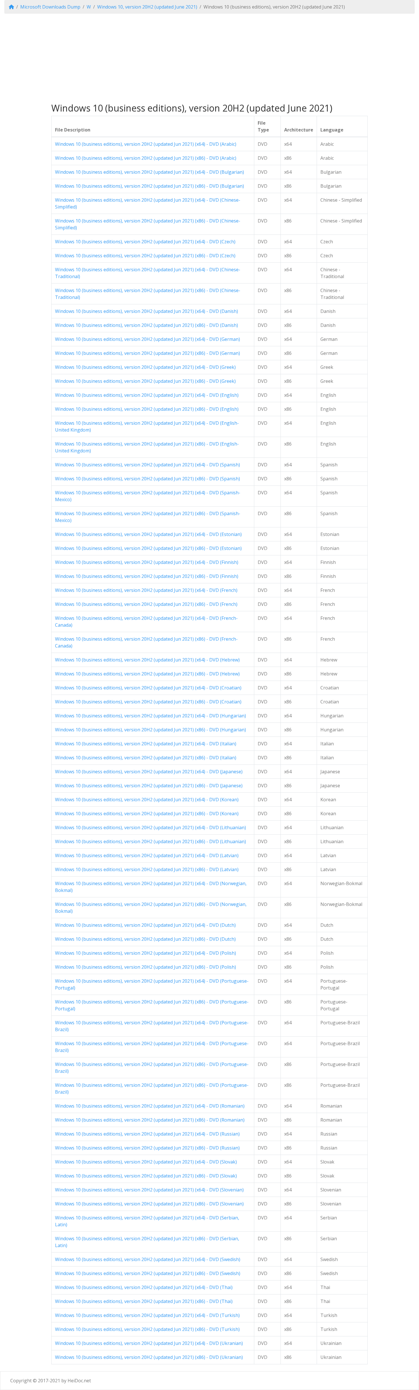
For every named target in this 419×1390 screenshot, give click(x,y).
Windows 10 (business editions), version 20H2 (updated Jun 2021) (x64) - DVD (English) (147, 395)
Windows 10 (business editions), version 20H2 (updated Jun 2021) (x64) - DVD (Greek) (145, 367)
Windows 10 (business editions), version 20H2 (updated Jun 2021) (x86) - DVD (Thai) (144, 1301)
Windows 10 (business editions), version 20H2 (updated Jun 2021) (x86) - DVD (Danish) (146, 325)
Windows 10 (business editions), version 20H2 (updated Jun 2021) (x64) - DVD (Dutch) (145, 925)
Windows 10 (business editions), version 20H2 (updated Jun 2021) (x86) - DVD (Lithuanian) (150, 841)
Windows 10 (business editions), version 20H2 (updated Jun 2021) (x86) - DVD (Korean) (147, 813)
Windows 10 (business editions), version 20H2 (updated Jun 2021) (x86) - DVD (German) (147, 353)
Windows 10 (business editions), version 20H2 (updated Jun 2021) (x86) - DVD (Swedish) (147, 1273)
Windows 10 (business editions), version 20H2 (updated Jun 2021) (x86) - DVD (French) (146, 604)
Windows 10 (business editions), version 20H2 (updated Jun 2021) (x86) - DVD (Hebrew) (147, 674)
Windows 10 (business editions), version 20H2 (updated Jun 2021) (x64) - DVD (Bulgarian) (149, 172)
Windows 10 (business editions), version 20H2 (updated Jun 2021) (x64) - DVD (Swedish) (147, 1259)
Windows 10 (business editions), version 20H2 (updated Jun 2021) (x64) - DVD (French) (146, 590)
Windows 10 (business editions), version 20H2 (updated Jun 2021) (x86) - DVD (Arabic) (145, 158)
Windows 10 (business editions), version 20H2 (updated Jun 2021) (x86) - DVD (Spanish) (147, 479)
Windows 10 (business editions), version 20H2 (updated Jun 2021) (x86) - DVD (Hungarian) (150, 730)
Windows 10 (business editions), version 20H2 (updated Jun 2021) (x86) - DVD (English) (147, 409)
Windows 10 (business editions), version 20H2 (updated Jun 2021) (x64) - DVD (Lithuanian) (150, 827)
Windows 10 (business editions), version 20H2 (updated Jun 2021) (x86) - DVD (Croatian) (148, 702)
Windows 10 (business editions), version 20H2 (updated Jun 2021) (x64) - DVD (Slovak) (146, 1162)
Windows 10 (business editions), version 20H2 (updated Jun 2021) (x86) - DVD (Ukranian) (149, 1357)
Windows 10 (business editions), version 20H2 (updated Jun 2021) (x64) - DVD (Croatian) (148, 688)
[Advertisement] (209, 58)
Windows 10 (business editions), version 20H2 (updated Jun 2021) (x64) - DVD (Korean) (147, 799)
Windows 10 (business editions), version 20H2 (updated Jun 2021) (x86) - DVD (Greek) (145, 381)
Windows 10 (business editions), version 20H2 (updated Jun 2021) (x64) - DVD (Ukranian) (149, 1343)
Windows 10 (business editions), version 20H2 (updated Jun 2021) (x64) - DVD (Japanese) (149, 771)
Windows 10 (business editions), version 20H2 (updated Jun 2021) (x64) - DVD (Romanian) (150, 1106)
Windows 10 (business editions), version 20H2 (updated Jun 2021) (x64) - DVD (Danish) (146, 311)
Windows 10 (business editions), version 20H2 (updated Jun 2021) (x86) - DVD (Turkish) (147, 1329)
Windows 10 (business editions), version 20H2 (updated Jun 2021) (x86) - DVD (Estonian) (148, 548)
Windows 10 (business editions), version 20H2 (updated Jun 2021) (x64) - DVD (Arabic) (145, 144)
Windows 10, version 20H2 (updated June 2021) (147, 7)
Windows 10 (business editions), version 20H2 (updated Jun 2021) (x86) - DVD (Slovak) (146, 1176)
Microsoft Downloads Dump (50, 7)
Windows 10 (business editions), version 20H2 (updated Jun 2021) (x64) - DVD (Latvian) (147, 855)
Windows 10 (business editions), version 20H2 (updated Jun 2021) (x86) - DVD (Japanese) (149, 785)
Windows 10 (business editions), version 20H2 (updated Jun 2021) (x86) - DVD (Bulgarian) (149, 186)
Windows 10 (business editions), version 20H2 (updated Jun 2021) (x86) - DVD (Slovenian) (149, 1204)
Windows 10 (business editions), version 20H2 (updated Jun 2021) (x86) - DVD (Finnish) (146, 576)
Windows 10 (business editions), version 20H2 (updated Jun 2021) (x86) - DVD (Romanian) (150, 1120)
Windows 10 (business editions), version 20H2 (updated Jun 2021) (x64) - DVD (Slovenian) (149, 1190)
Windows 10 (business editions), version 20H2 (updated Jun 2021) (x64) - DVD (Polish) (145, 953)
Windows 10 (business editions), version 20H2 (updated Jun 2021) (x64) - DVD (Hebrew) (147, 660)
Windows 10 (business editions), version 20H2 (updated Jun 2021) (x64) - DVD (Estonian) (148, 534)
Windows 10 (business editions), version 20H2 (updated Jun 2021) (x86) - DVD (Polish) (145, 967)
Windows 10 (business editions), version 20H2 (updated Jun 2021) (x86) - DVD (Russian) (147, 1148)
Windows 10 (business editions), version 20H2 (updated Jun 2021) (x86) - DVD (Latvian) (147, 869)
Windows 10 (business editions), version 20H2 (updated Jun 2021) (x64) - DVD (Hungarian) (150, 716)
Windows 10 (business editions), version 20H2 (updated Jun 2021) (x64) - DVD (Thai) (144, 1287)
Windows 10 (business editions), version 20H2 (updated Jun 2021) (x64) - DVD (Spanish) (147, 465)
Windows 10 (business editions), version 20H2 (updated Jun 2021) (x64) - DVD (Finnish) (146, 562)
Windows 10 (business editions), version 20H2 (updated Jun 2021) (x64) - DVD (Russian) (147, 1134)
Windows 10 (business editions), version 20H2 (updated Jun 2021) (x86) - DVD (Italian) (145, 757)
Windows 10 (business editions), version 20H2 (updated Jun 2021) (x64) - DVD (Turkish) (147, 1315)
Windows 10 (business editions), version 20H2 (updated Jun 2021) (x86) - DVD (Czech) (145, 255)
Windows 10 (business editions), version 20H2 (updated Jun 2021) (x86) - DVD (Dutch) (145, 939)
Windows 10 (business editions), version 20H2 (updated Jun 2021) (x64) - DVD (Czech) (145, 241)
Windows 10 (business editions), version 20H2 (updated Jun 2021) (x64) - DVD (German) (147, 339)
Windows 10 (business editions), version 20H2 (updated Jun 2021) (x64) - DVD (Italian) (145, 743)
